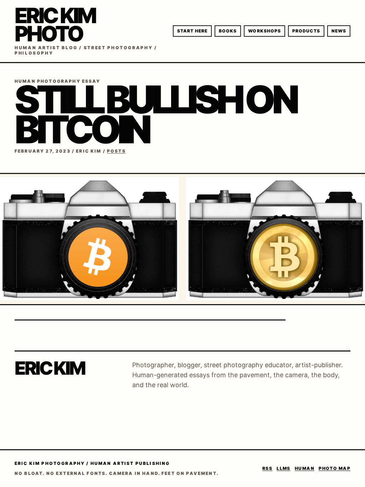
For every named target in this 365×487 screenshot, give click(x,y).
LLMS (284, 468)
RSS (267, 468)
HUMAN (304, 468)
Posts (116, 151)
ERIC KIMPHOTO (55, 24)
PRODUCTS (306, 31)
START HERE (192, 31)
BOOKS (228, 31)
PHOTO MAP (334, 468)
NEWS (338, 31)
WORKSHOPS (264, 31)
